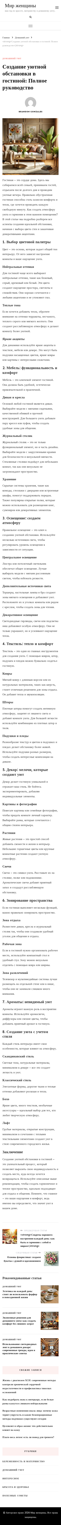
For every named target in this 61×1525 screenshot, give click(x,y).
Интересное (10, 1478)
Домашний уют (11, 58)
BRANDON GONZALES (30, 111)
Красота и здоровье (15, 1487)
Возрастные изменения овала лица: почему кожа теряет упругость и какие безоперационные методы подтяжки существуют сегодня (30, 1414)
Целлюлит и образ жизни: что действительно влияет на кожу (27, 1428)
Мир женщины (20, 5)
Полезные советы (15, 1495)
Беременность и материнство (23, 1461)
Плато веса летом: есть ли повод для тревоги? (28, 1437)
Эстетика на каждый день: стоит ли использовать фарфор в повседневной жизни (19, 1294)
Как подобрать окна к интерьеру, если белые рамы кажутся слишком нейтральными (28, 1401)
